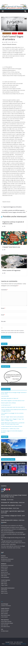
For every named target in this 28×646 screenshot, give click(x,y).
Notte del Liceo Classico (6, 508)
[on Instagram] (7, 489)
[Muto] (23, 475)
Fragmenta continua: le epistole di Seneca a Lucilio (13, 223)
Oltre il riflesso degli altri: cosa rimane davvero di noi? (12, 400)
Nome (3, 308)
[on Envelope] (4, 489)
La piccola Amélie (5, 396)
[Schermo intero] (25, 475)
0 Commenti (9, 42)
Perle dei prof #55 (6, 384)
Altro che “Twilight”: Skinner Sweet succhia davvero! (12, 416)
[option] (14, 354)
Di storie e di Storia (7, 33)
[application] (14, 469)
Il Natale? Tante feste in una (11, 247)
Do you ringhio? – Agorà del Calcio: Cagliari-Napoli (12, 511)
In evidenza (20, 33)
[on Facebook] (2, 489)
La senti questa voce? (6, 405)
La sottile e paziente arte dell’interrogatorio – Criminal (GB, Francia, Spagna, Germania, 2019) (13, 211)
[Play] (3, 475)
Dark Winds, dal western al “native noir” (9, 398)
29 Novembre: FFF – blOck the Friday (9, 502)
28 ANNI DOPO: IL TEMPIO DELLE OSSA (10, 428)
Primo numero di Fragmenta (11, 270)
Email (3, 315)
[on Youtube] (9, 489)
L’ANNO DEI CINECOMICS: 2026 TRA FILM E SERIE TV (13, 407)
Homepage (3, 499)
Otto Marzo (4, 361)
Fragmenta (14, 33)
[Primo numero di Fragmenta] (14, 255)
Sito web (3, 321)
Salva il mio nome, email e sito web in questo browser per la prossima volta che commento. (12, 331)
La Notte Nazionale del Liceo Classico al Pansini (11, 426)
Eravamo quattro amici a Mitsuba (8, 402)
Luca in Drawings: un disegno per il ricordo (11, 515)
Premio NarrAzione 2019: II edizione (9, 520)
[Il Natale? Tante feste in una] (14, 232)
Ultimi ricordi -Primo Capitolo (8, 505)
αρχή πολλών (5, 454)
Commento (4, 289)
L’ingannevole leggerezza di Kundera (12, 207)
